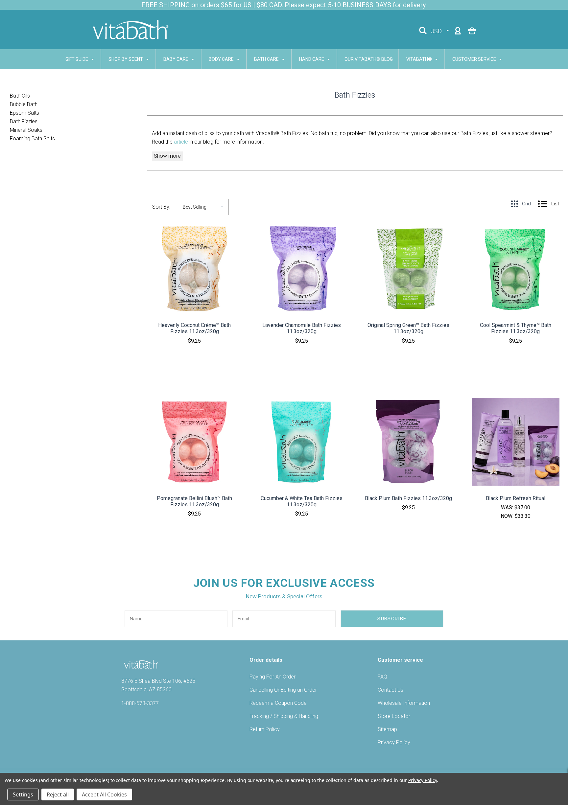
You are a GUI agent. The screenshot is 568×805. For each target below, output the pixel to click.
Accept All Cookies (104, 794)
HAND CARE (312, 59)
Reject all (58, 794)
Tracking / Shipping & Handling (283, 716)
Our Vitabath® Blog (368, 59)
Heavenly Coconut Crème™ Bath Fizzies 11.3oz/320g (194, 328)
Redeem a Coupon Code (278, 703)
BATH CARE (267, 59)
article (181, 142)
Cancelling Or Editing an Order (283, 690)
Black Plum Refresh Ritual (515, 498)
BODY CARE (222, 59)
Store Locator (394, 716)
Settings (23, 794)
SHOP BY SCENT (126, 59)
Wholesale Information (404, 703)
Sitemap (387, 729)
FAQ (382, 677)
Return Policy (264, 729)
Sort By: (161, 207)
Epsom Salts (24, 113)
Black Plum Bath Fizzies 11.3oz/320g (408, 498)
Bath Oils (20, 96)
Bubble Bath (23, 104)
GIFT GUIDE (77, 59)
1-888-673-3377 (140, 703)
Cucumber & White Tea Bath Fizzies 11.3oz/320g (302, 501)
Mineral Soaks (26, 130)
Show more (167, 156)
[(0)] (472, 30)
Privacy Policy (394, 742)
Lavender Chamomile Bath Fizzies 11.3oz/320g (301, 328)
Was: (507, 507)
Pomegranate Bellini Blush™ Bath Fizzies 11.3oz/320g (194, 501)
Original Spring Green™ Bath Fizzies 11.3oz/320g (408, 328)
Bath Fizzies (23, 121)
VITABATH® (419, 59)
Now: (508, 516)
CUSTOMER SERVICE (474, 59)
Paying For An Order (272, 677)
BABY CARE (176, 59)
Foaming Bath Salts (32, 138)
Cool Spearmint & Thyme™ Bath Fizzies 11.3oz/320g (515, 328)
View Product (194, 281)
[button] (194, 358)
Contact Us (390, 690)
